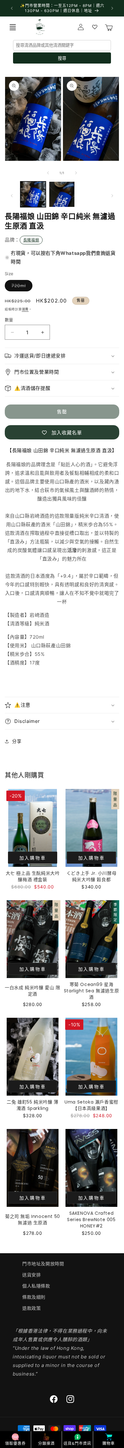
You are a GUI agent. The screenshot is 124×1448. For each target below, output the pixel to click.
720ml (20, 286)
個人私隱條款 (36, 1285)
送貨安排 (31, 1274)
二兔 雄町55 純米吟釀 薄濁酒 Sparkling (32, 1105)
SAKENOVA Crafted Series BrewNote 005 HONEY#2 (91, 1219)
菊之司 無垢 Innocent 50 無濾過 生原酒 (32, 1219)
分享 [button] (16, 741)
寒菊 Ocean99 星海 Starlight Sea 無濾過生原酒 (91, 990)
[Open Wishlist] (95, 27)
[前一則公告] (12, 8)
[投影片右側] (76, 173)
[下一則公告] (112, 8)
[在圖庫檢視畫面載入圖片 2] (61, 194)
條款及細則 (33, 1297)
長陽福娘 (31, 240)
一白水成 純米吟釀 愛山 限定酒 (32, 990)
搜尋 (62, 58)
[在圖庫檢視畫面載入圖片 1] (33, 194)
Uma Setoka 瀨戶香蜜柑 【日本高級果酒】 (91, 1105)
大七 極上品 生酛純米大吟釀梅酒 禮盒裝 (33, 876)
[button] (13, 27)
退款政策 (31, 1308)
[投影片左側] (48, 173)
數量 (9, 319)
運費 (25, 309)
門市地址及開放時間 (43, 1263)
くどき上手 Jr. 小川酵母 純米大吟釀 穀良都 (91, 876)
